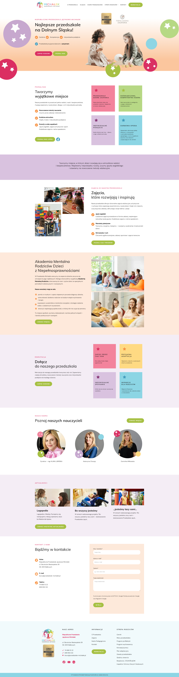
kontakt (123, 5)
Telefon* (95, 568)
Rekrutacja (135, 5)
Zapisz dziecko (43, 384)
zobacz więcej (43, 322)
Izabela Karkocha (103, 675)
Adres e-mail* (97, 558)
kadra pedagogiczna (95, 5)
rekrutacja (99, 651)
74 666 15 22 (43, 585)
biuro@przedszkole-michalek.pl (49, 576)
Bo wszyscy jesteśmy (86, 510)
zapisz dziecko (43, 53)
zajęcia (82, 5)
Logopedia (42, 510)
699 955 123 (43, 587)
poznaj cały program (103, 243)
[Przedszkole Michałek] (48, 5)
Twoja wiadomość (98, 578)
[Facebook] (58, 139)
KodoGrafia (93, 675)
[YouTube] (69, 662)
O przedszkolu (72, 5)
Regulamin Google (101, 598)
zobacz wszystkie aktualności (50, 526)
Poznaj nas (60, 53)
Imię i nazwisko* (98, 549)
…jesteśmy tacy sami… (125, 509)
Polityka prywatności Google (131, 596)
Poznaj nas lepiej (45, 139)
